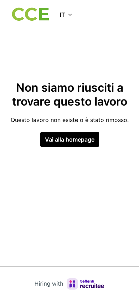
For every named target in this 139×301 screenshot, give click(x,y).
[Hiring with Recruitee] (69, 284)
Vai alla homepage (69, 139)
